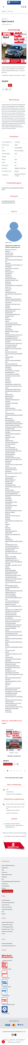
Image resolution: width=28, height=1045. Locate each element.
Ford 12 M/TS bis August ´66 (12, 546)
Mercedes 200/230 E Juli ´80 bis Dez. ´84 (14, 697)
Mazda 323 (7, 290)
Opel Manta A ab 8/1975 (11, 614)
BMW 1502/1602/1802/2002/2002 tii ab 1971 (13, 639)
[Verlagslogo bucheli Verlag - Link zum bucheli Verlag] (14, 991)
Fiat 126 (7, 630)
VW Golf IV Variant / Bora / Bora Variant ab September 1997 (12, 492)
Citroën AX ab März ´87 (10, 292)
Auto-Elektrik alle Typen (11, 577)
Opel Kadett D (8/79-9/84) (11, 693)
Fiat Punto (7, 307)
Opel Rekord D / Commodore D (12, 611)
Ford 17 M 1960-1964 (10, 447)
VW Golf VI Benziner (10, 420)
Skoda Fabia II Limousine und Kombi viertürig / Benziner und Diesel (14, 424)
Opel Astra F (8, 270)
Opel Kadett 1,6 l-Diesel (10, 346)
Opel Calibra (8, 266)
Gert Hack (11, 752)
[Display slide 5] (20, 770)
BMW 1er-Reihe (8, 398)
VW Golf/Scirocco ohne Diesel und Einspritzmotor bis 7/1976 (13, 632)
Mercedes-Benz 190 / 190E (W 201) (13, 450)
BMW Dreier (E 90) (9, 396)
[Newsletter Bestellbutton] (14, 845)
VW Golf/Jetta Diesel (10, 454)
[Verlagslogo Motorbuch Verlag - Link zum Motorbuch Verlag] (14, 965)
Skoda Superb (8, 532)
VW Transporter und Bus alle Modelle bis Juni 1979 (12, 603)
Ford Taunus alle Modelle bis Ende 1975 (13, 598)
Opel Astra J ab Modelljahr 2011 (12, 534)
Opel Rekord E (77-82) (10, 671)
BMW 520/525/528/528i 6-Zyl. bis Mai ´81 (14, 675)
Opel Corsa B (8, 288)
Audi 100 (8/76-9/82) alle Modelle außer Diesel (13, 659)
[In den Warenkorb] (10, 85)
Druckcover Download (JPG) (8, 202)
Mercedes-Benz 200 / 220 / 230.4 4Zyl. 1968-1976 (13, 617)
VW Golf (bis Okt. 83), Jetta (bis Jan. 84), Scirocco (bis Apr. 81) (13, 344)
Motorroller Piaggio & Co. (11, 531)
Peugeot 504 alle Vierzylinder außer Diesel (13, 642)
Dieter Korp (4, 18)
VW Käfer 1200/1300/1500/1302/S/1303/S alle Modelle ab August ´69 (13, 590)
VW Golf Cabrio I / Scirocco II (12, 268)
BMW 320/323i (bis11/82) (11, 689)
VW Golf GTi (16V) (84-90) (11, 352)
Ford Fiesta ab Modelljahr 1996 (12, 314)
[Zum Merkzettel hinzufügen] (3, 89)
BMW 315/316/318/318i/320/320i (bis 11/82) (13, 678)
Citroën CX (7, 684)
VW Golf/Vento (8, 273)
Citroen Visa (8, 710)
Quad (6, 526)
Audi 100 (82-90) (9, 329)
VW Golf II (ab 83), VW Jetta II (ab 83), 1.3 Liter (13, 465)
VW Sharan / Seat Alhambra (11, 442)
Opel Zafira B (8, 503)
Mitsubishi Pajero (9, 456)
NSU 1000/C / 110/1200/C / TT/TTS (13, 565)
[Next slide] (24, 770)
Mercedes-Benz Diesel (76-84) (12, 665)
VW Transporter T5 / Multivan (12, 374)
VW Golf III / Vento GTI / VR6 (11, 280)
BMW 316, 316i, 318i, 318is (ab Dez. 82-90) (13, 349)
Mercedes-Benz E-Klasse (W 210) (13, 309)
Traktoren (7, 406)
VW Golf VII (7, 537)
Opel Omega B (8, 500)
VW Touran (7, 377)
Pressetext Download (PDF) (8, 201)
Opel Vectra (8, 462)
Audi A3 (7, 317)
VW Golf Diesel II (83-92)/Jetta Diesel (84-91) (13, 257)
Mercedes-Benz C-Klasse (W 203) (13, 384)
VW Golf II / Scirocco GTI (11, 249)
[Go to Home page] (14, 2)
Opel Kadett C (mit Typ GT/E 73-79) (13, 624)
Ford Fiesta (8, 263)
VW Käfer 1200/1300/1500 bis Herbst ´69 (14, 542)
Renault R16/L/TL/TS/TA (11, 573)
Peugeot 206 (8, 319)
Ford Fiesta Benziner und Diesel (12, 421)
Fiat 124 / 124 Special (10, 594)
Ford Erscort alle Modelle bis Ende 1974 (13, 606)
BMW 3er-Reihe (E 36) (10, 479)
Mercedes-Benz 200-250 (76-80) (12, 667)
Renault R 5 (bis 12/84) (10, 664)
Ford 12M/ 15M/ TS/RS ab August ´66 (13, 583)
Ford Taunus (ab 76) (10, 650)
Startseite (4, 11)
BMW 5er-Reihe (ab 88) (10, 468)
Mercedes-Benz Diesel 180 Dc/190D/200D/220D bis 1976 (12, 586)
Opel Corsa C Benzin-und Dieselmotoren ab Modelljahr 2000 (13, 364)
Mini (6, 392)
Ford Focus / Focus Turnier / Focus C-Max (13, 386)
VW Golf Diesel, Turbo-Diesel (12, 672)
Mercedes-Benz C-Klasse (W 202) (13, 486)
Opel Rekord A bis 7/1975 (11, 544)
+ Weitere (16, 752)
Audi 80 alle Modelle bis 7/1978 (12, 626)
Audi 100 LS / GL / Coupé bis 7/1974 (13, 609)
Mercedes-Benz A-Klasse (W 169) (13, 389)
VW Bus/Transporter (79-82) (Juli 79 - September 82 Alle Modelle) (14, 707)
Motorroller (8, 529)
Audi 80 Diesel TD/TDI (10, 485)
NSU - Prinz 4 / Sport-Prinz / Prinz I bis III (13, 554)
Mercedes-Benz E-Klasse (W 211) (13, 391)
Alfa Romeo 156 (9, 418)
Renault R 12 (8, 669)
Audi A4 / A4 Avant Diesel (11, 505)
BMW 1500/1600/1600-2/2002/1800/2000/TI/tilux (11, 571)
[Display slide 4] (17, 770)
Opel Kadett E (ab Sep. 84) (11, 338)
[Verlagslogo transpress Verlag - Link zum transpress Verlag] (14, 983)
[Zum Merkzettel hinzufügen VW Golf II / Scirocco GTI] (14, 764)
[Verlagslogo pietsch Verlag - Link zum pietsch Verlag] (14, 974)
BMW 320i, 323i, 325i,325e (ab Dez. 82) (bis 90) (13, 340)
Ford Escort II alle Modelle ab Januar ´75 (14, 647)
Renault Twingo (9, 312)
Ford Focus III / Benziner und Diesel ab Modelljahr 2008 (13, 427)
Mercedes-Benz (9, 539)
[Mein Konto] (23, 7)
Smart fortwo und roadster (11, 403)
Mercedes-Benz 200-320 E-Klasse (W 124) (13, 260)
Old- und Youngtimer (10, 444)
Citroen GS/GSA (9, 657)
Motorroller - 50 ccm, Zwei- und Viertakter (12, 516)
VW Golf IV (7, 404)
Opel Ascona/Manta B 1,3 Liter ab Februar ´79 (13, 681)
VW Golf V (7, 379)
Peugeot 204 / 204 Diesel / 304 (12, 621)
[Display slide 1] (7, 770)
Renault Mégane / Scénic (11, 502)
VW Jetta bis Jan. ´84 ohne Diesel (13, 691)
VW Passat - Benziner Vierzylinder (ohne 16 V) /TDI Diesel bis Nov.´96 (13, 299)
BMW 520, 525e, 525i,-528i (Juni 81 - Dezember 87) (13, 460)
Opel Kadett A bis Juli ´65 (11, 551)
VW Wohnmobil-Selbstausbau (12, 399)
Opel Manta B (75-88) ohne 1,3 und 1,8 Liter (13, 654)
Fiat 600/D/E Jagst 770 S (11, 558)
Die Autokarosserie (9, 372)
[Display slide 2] (10, 770)
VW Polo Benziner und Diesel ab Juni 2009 (14, 521)
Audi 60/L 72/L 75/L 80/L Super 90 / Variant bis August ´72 (13, 579)
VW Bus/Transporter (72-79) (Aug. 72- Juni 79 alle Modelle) (13, 704)
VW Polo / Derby (9, 254)
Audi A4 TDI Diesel (9, 490)
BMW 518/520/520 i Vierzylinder (12, 662)
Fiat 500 (7, 439)
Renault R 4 (8, 568)
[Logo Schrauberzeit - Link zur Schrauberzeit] (14, 1009)
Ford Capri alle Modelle (10, 595)
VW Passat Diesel (9, 478)
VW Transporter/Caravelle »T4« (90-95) (13, 473)
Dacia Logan (8, 508)
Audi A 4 (7, 488)
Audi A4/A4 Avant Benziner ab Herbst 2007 (14, 415)
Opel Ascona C (8, 711)
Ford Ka (7, 358)
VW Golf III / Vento (9, 481)
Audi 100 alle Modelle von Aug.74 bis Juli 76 (14, 635)
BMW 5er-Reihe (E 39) (10, 311)
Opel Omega (8, 471)
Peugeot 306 (8, 297)
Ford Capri (7, 445)
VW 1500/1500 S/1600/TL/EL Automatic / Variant (12, 548)
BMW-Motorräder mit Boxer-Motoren (12, 332)
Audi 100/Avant (8, 483)
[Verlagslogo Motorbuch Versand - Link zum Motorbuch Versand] (14, 956)
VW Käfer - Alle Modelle (10, 556)
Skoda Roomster (9, 440)
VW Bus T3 (7, 251)
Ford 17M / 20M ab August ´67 (12, 601)
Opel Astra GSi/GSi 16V (10, 278)
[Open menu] (3, 7)
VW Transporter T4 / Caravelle (12, 370)
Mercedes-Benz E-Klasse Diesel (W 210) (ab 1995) (13, 325)
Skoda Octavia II (9, 394)
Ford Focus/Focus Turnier (11, 323)
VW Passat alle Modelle (10, 628)
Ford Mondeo (8, 369)
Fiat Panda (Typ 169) (10, 437)
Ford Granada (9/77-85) (10, 694)
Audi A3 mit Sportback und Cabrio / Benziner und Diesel (13, 511)
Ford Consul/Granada (10, 623)
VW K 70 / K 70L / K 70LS (10, 613)
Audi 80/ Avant (8, 276)
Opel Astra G (8, 367)
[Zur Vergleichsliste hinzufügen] (6, 89)
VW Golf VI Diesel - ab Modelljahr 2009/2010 (13, 434)
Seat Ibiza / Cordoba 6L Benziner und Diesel (13, 431)
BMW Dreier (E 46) (9, 316)
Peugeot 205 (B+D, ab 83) (11, 469)
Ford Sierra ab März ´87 (11, 476)
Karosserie (7, 519)
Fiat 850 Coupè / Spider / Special (13, 575)
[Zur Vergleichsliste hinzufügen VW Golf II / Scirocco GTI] (17, 764)
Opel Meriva (8, 381)
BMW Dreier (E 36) (9, 271)
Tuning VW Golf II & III (10, 408)
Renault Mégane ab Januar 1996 (13, 495)
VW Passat (7, 401)
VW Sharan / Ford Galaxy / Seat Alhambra (12, 304)
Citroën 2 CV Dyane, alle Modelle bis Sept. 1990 (13, 562)
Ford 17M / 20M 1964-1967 (11, 449)
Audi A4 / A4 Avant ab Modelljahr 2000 (13, 361)
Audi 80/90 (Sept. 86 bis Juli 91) (12, 457)
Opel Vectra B (8, 302)
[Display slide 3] (14, 770)
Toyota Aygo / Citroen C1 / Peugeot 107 (13, 410)
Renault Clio (8, 275)
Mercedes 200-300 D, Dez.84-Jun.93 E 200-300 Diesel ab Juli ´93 (13, 335)
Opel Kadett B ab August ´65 (12, 560)
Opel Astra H (8, 382)
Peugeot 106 (8, 283)
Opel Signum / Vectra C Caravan (12, 375)
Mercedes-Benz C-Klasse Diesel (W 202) (13, 294)
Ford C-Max (8, 328)
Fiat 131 (7, 652)
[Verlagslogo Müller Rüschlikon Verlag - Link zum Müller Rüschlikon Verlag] (14, 1000)
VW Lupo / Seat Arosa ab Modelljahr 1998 (13, 354)
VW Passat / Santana (10, 452)
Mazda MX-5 (8, 282)
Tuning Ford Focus (9, 413)
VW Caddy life (8, 507)
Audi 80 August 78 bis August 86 (12, 688)
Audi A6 (7, 321)
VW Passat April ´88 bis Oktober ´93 (13, 265)
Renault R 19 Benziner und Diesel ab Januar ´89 (13, 286)
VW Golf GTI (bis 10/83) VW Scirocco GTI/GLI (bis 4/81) (13, 700)
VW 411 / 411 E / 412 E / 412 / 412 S (13, 619)
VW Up (6, 536)
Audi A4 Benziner (9, 357)
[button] (14, 47)
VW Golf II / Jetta (9, 253)
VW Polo (7, 645)
